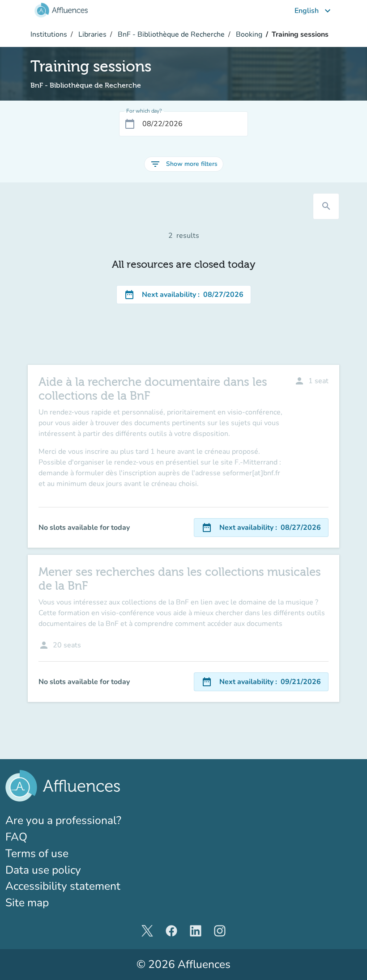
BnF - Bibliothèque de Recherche (170, 34)
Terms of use (36, 853)
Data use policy (43, 870)
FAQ (16, 837)
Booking (248, 34)
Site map (27, 902)
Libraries (92, 34)
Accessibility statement (62, 886)
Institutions (48, 34)
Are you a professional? (86, 820)
